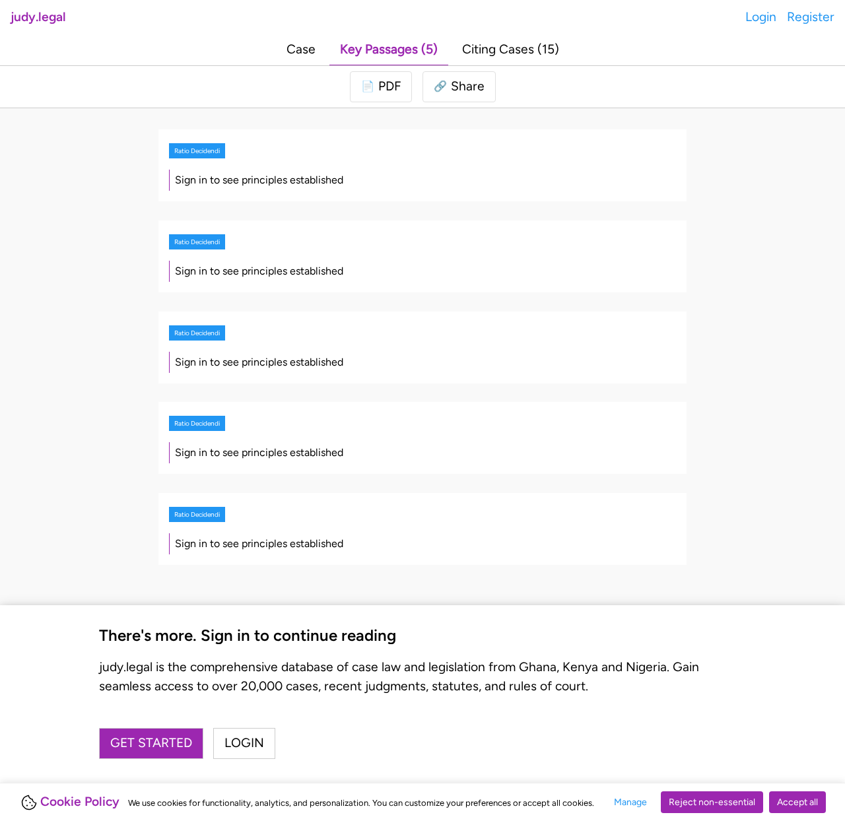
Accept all (797, 802)
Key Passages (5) (389, 49)
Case (301, 49)
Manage (630, 802)
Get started (151, 742)
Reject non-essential (712, 802)
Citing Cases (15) (510, 49)
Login (760, 16)
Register (810, 16)
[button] (459, 86)
